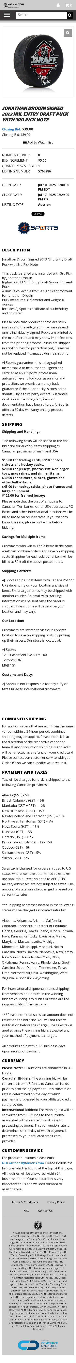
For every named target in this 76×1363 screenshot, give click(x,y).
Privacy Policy (56, 1202)
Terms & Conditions (25, 1202)
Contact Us (45, 1210)
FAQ (26, 1210)
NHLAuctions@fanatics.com (23, 1163)
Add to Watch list (40, 142)
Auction (44, 204)
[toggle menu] (7, 15)
